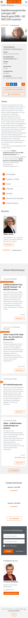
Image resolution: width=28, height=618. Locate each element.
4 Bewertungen (15, 25)
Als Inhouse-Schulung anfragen (13, 89)
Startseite (3, 5)
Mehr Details (8, 244)
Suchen (8, 551)
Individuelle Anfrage (11, 593)
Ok (14, 614)
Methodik (9, 193)
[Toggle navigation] (26, 2)
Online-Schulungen (11, 546)
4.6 (24, 457)
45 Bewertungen (17, 250)
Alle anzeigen (14, 470)
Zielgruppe (9, 189)
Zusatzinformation (12, 203)
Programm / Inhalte (12, 179)
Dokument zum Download (14, 198)
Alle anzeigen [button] (14, 518)
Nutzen (8, 184)
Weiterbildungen (10, 5)
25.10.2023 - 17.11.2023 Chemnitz (12, 49)
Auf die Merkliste (15, 94)
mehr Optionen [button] (19, 551)
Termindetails (10, 174)
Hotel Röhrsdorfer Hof (9, 58)
